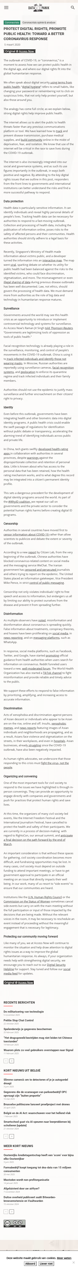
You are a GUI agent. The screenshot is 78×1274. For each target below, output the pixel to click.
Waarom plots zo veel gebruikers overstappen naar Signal (38, 1050)
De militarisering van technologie (24, 1011)
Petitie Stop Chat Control (19, 1020)
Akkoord (30, 1263)
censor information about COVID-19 (26, 534)
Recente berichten (19, 1002)
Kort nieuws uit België (22, 1070)
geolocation (28, 372)
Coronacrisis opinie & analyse (38, 22)
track (59, 131)
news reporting (13, 637)
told (59, 328)
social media (60, 633)
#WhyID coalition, (19, 501)
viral (13, 264)
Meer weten (64, 1258)
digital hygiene (31, 87)
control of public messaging (46, 582)
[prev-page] (6, 1061)
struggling (34, 745)
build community (31, 139)
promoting (52, 655)
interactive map (52, 260)
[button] (6, 8)
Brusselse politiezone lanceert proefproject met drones (37, 1104)
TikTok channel (52, 673)
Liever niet (46, 1263)
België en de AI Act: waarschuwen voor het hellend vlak (37, 1113)
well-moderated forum (36, 668)
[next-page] (11, 1061)
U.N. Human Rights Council (45, 897)
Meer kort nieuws (18, 1146)
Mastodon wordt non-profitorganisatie (26, 1179)
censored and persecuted (41, 569)
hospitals (59, 741)
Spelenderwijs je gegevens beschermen (28, 1029)
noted (42, 620)
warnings (33, 457)
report (32, 552)
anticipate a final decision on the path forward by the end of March (38, 840)
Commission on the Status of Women (27, 901)
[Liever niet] (73, 1262)
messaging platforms (46, 637)
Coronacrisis (12, 22)
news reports (28, 728)
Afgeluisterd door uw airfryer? (21, 1188)
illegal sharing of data (17, 282)
